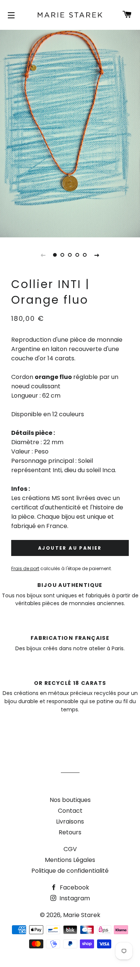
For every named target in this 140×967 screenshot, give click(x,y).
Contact (70, 810)
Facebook (73, 887)
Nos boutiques (70, 800)
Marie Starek (81, 915)
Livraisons (70, 821)
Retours (70, 832)
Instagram (74, 898)
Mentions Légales (70, 860)
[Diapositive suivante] (97, 255)
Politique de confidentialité (70, 870)
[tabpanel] (70, 132)
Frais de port (25, 568)
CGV (70, 849)
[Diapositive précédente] (43, 255)
